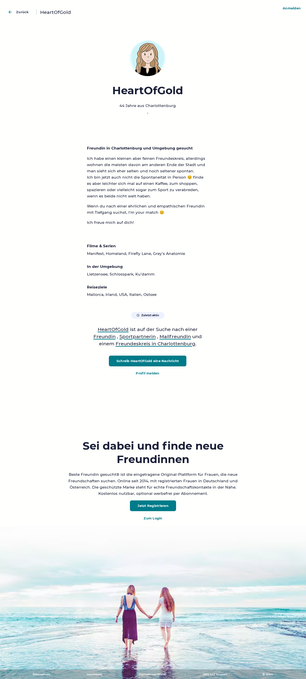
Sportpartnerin (137, 336)
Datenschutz (41, 674)
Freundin (104, 336)
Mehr (269, 674)
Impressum (94, 674)
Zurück (22, 12)
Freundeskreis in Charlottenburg (155, 343)
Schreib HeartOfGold (147, 361)
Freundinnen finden (153, 674)
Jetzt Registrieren (153, 506)
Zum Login (153, 518)
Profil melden (147, 373)
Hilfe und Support (215, 674)
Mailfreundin (175, 336)
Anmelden (292, 8)
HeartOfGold (113, 329)
